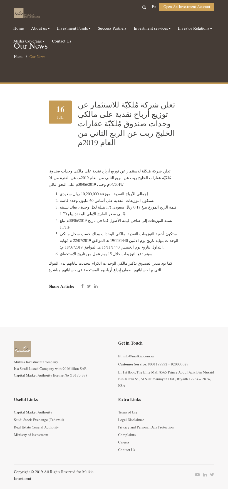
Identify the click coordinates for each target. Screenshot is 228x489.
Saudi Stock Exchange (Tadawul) (39, 420)
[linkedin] (203, 475)
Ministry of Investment (31, 435)
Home (18, 57)
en (154, 7)
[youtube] (196, 475)
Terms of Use (127, 412)
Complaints (127, 435)
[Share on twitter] (89, 286)
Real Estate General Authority (36, 427)
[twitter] (210, 475)
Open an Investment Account (186, 7)
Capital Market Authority (33, 412)
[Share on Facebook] (82, 286)
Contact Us (126, 450)
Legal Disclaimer (131, 420)
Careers (123, 442)
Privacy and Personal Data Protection (146, 427)
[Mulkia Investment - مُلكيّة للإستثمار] (27, 12)
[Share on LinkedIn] (95, 286)
